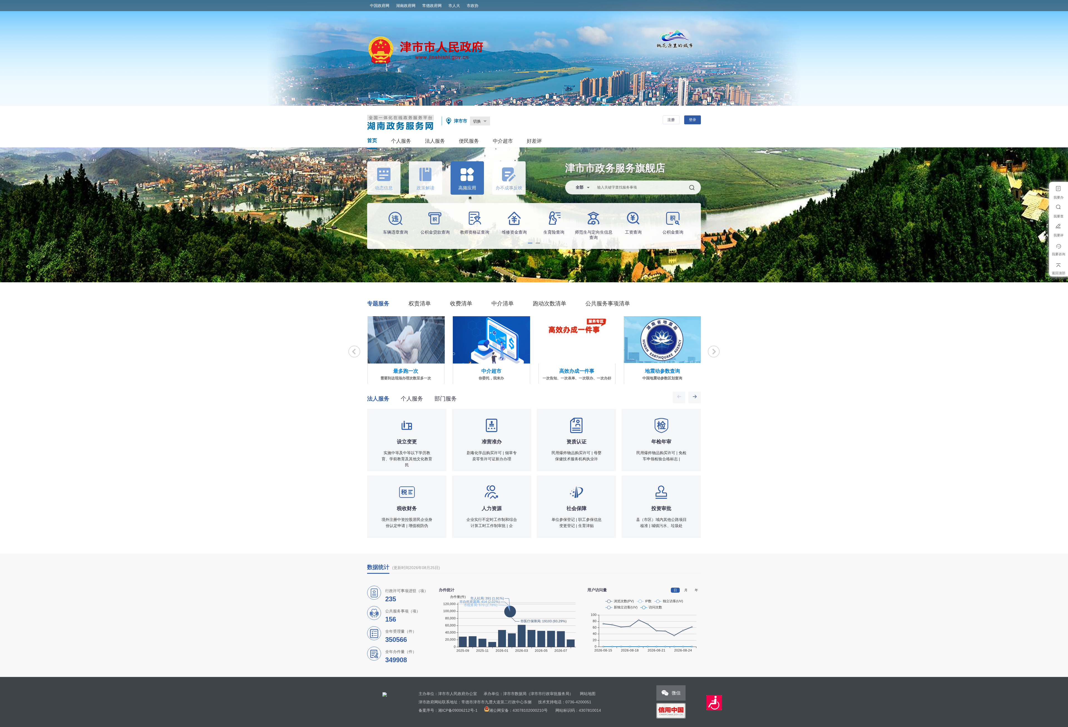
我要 (1059, 197)
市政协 (472, 5)
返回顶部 (1058, 273)
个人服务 (401, 141)
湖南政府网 (406, 5)
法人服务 (435, 141)
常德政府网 (432, 5)
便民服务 (469, 141)
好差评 (534, 141)
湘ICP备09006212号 (456, 710)
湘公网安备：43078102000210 (516, 710)
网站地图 (587, 693)
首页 (372, 140)
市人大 (454, 5)
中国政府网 (379, 5)
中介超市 (503, 141)
